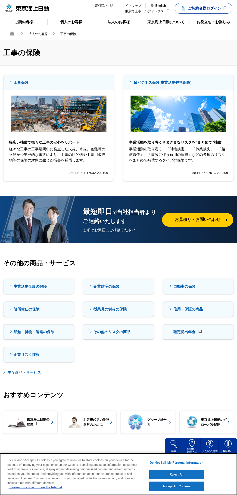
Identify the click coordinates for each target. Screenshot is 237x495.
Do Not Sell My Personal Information (176, 462)
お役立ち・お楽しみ (210, 21)
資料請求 (101, 5)
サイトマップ (131, 5)
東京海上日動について (163, 21)
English (160, 5)
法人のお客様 (112, 21)
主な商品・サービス (24, 372)
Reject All (177, 474)
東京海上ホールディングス (144, 11)
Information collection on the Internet (35, 487)
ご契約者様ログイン (204, 8)
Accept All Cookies (176, 486)
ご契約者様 (18, 21)
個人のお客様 (64, 21)
